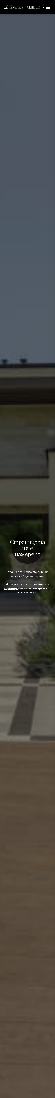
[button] (48, 7)
